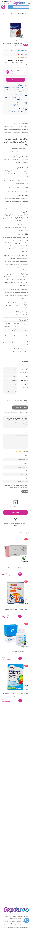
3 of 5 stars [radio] (19, 451)
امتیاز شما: (26, 451)
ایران (15, 384)
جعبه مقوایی (13, 380)
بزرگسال (14, 373)
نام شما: (26, 471)
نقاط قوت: (24, 456)
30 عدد (14, 376)
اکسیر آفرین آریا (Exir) (17, 50)
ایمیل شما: (25, 478)
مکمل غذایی (24, 14)
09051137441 (5, 2)
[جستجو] (10, 7)
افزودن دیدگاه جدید (19, 407)
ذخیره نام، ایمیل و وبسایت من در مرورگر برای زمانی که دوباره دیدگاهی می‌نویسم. (16, 486)
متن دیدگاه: (25, 432)
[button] (16, 40)
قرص (15, 369)
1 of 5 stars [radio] (22, 451)
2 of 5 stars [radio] (20, 451)
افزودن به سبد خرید (15, 80)
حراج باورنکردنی (15, 63)
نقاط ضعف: (24, 464)
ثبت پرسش (15, 512)
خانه (29, 14)
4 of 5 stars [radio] (18, 451)
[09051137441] (10, 1)
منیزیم (10, 14)
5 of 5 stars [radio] (16, 451)
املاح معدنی (17, 14)
